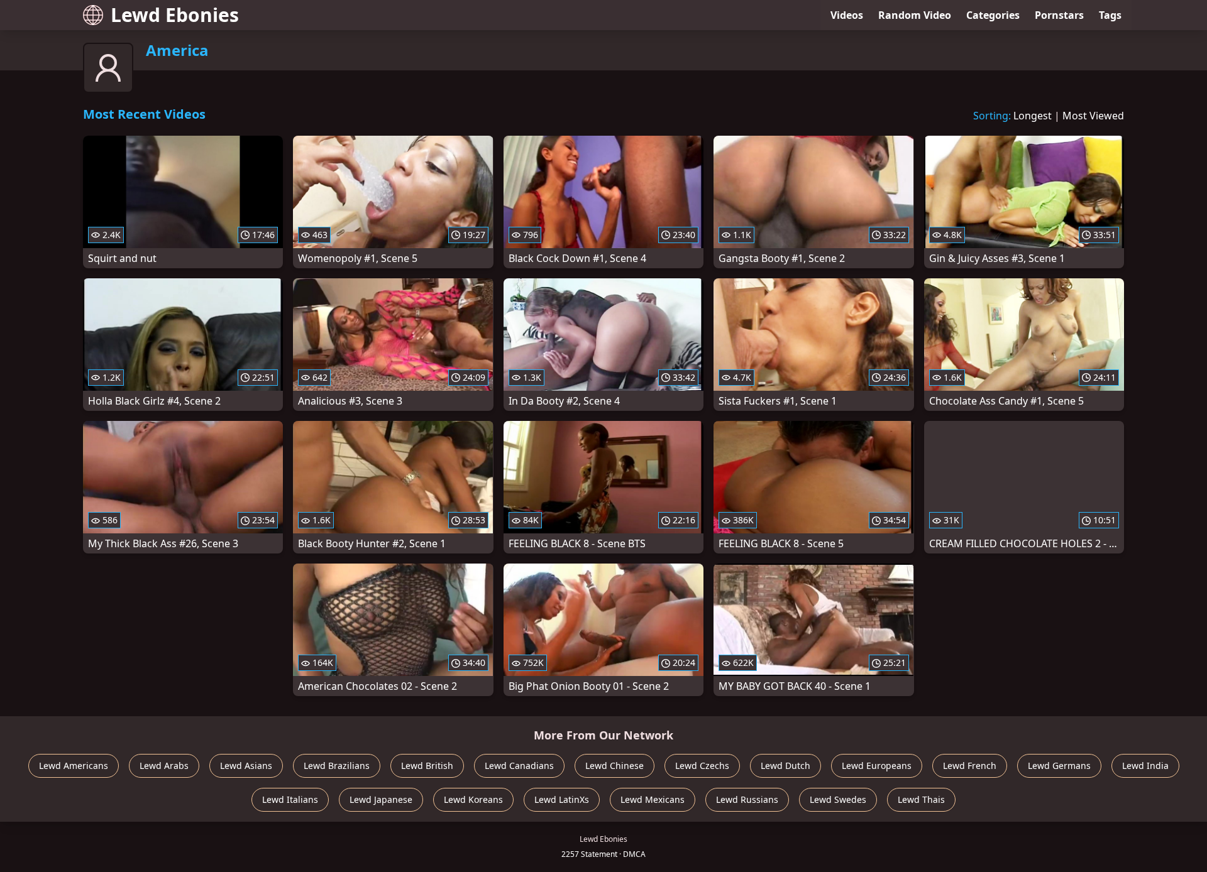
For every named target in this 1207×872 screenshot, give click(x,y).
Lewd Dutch (785, 765)
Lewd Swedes (838, 799)
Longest (1032, 116)
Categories (993, 15)
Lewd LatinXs (561, 799)
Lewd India (1145, 765)
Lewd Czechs (702, 765)
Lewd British (427, 765)
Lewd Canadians (519, 765)
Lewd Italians (290, 799)
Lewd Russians (747, 799)
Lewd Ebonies (175, 15)
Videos (846, 15)
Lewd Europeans (877, 765)
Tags (1110, 15)
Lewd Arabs (164, 765)
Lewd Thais (921, 799)
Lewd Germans (1059, 765)
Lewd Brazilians (337, 765)
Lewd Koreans (473, 799)
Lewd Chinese (614, 765)
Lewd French (969, 765)
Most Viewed (1093, 116)
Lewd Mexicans (652, 799)
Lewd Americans (73, 765)
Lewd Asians (246, 765)
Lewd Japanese (381, 799)
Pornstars (1059, 15)
